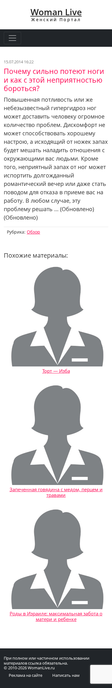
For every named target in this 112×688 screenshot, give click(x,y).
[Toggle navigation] (12, 38)
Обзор (33, 232)
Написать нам (66, 675)
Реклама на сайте (25, 675)
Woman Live (56, 12)
